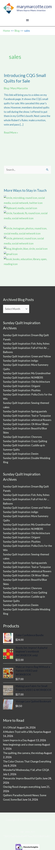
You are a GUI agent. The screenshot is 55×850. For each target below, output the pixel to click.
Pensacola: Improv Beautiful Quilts (22, 778)
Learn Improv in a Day (15, 740)
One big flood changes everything (21, 786)
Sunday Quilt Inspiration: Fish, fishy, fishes (26, 343)
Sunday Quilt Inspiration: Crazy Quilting (25, 441)
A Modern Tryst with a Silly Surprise (22, 731)
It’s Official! (9, 727)
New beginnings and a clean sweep (22, 744)
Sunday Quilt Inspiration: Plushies (22, 390)
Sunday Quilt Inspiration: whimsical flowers (27, 419)
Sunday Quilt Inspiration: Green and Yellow (27, 356)
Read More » (11, 133)
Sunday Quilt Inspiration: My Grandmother (27, 373)
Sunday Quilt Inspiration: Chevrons (22, 436)
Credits (27, 824)
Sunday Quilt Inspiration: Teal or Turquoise (27, 415)
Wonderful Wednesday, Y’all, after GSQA (26, 769)
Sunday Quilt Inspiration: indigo (20, 360)
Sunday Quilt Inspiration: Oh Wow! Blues (26, 424)
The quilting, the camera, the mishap (23, 753)
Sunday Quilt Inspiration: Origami (21, 386)
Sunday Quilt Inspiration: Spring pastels (25, 411)
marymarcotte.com (34, 6)
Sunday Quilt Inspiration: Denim (20, 453)
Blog (6, 88)
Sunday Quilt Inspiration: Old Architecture (26, 381)
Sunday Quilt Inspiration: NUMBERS (23, 377)
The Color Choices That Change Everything (27, 761)
